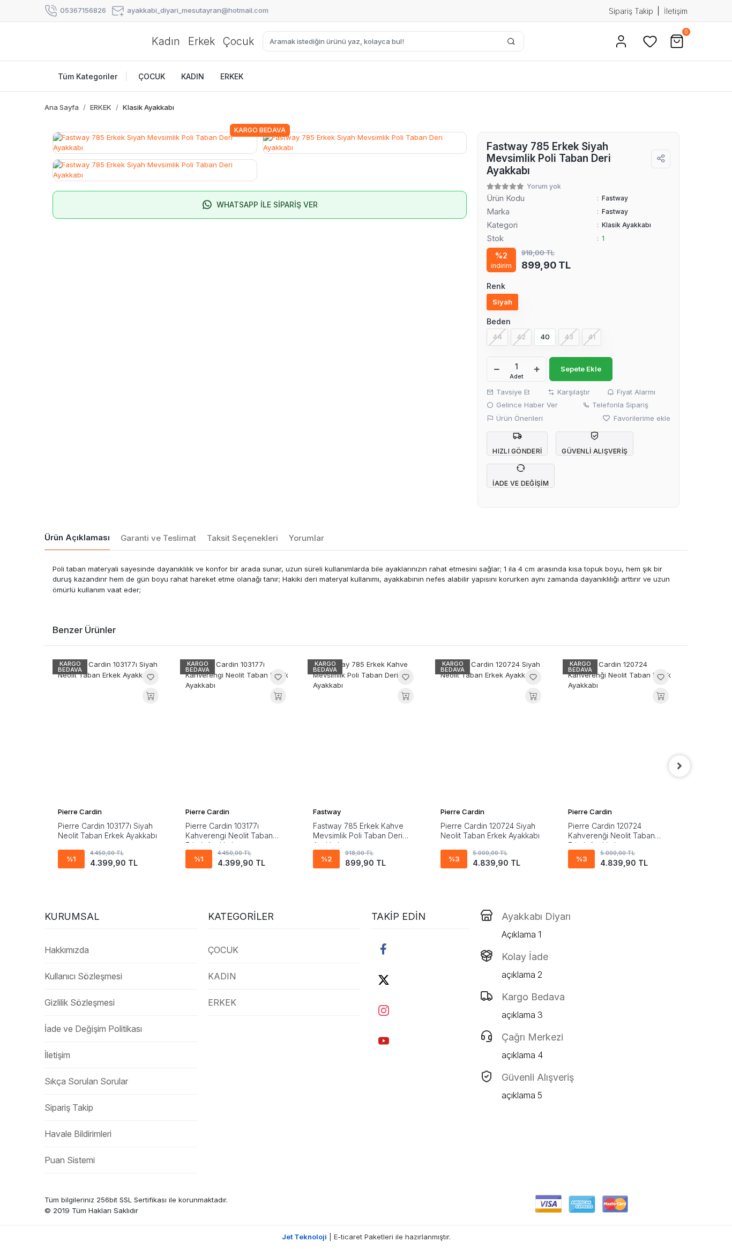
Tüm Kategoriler (93, 76)
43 (568, 336)
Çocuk (238, 41)
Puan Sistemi (69, 1160)
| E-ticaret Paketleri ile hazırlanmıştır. (366, 1236)
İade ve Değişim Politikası (93, 1028)
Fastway (615, 211)
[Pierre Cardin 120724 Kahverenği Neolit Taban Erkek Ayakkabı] (621, 730)
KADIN (222, 976)
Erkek (201, 41)
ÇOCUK (223, 950)
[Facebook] (383, 949)
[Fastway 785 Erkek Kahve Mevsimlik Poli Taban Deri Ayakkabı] (366, 730)
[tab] (77, 538)
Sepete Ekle (581, 369)
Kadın (166, 41)
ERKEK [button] (231, 76)
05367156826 (83, 10)
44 (497, 336)
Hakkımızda (66, 950)
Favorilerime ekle (640, 418)
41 (591, 336)
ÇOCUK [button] (151, 76)
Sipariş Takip (631, 11)
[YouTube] (383, 1041)
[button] (621, 41)
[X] (383, 980)
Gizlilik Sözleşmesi (79, 1002)
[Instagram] (383, 1010)
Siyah (502, 302)
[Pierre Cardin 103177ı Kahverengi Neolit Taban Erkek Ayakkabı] (238, 730)
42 (521, 336)
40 (545, 336)
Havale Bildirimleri (77, 1133)
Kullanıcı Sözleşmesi (83, 976)
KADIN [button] (192, 76)
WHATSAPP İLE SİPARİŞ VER (267, 204)
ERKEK (222, 1002)
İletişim (676, 11)
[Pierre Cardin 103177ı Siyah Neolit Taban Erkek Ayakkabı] (111, 730)
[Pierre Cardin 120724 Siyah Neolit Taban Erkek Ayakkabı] (493, 730)
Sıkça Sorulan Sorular (86, 1081)
